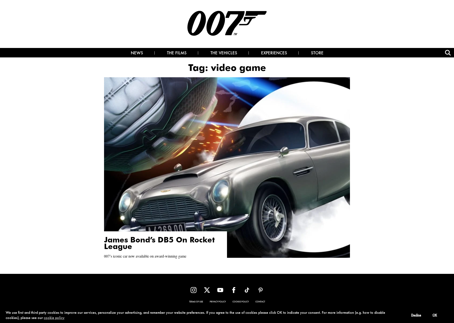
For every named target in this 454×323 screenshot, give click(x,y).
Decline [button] (416, 315)
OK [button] (434, 315)
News (137, 53)
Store (317, 53)
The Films (177, 53)
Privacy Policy (218, 302)
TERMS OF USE (196, 302)
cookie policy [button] (54, 318)
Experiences (274, 53)
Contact (260, 302)
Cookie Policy (240, 302)
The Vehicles (223, 53)
